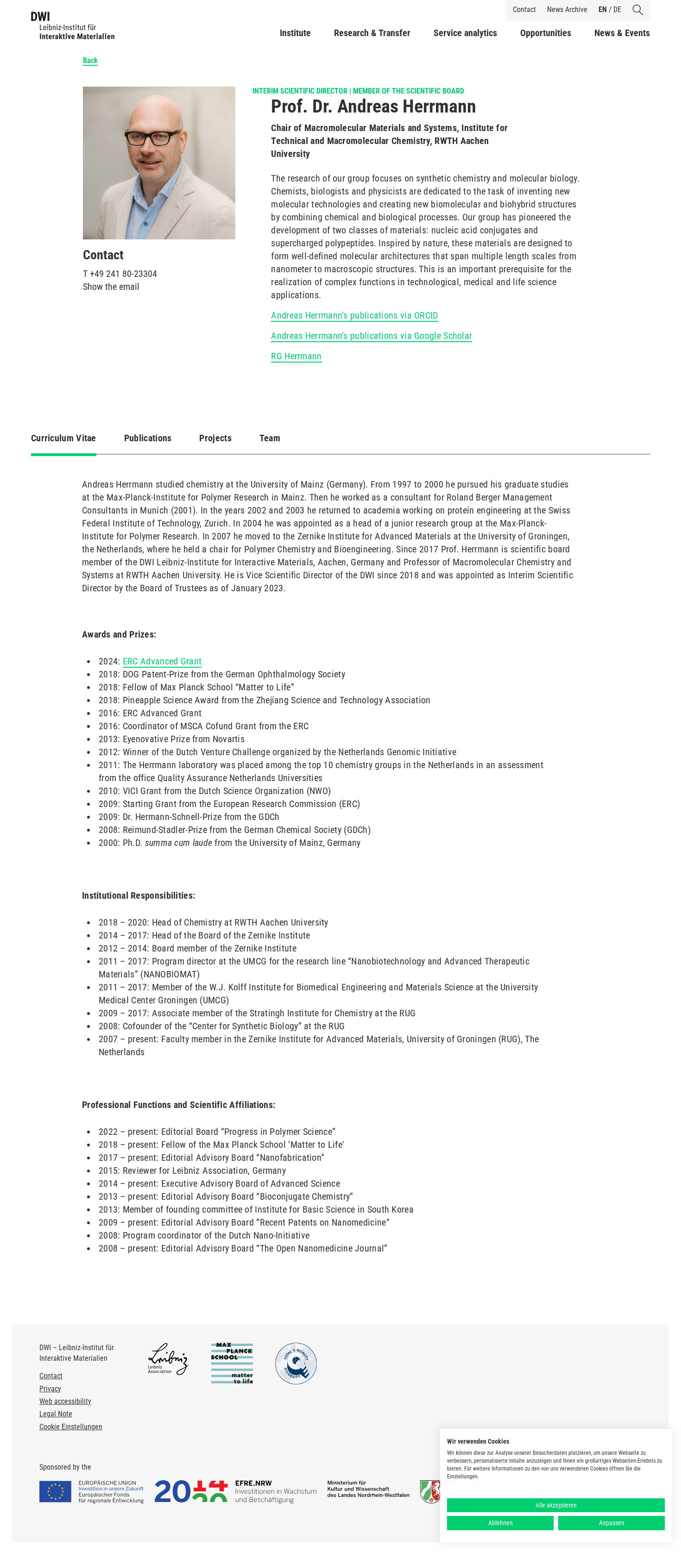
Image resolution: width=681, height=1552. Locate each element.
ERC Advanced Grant (162, 661)
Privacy (50, 1388)
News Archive (567, 9)
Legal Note (55, 1413)
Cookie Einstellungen (70, 1426)
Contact (524, 9)
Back (90, 60)
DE (617, 9)
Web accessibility (65, 1401)
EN (603, 9)
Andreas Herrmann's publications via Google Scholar (371, 335)
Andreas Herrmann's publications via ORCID (354, 315)
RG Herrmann (296, 356)
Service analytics (465, 32)
